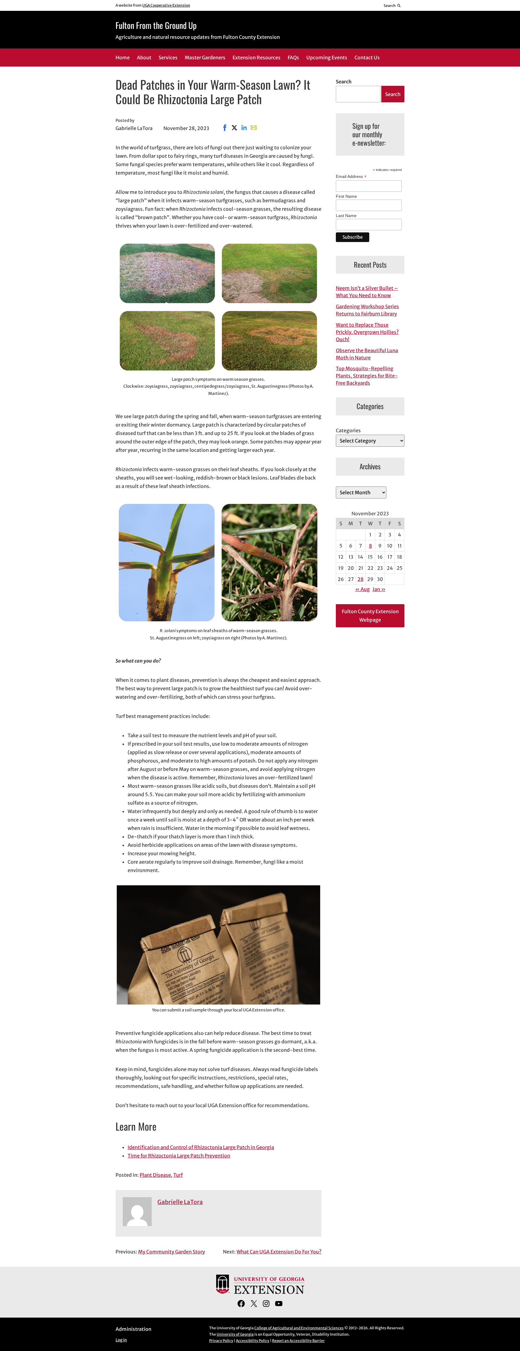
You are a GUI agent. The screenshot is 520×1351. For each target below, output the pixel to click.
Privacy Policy (221, 1340)
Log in (121, 1340)
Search (343, 82)
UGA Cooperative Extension (166, 5)
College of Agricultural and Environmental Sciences (299, 1328)
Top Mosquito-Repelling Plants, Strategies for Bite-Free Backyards (367, 375)
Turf (178, 1175)
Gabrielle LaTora (180, 1202)
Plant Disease (155, 1175)
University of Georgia (235, 1334)
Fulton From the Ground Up (156, 25)
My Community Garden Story (171, 1252)
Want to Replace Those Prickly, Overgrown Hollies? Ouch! (367, 332)
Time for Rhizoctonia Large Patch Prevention (179, 1156)
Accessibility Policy (252, 1340)
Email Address (351, 176)
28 (361, 579)
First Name (346, 196)
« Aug (362, 589)
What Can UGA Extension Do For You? (279, 1252)
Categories (348, 430)
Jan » (379, 589)
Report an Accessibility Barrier (298, 1340)
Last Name (346, 215)
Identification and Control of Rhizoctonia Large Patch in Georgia (201, 1147)
